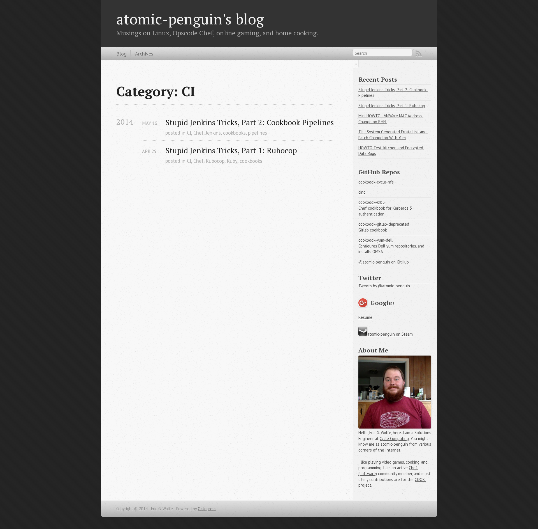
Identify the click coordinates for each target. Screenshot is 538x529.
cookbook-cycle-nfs (376, 182)
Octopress (207, 508)
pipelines (257, 132)
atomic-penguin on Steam (390, 334)
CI (189, 132)
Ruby (232, 160)
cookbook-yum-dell (375, 240)
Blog (121, 53)
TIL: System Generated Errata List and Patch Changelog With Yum (393, 134)
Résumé (365, 317)
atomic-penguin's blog (190, 19)
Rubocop (215, 160)
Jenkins (213, 132)
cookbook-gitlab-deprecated (383, 224)
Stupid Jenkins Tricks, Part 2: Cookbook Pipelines (249, 122)
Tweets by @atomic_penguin (384, 285)
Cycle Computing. (394, 438)
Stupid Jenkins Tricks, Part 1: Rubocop (231, 150)
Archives (144, 53)
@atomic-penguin (374, 262)
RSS (419, 54)
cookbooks (234, 132)
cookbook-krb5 (371, 202)
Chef (198, 132)
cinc (361, 192)
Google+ (382, 303)
